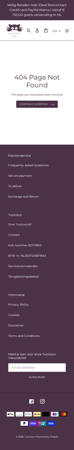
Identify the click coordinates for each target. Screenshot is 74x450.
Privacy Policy (18, 304)
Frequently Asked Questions (28, 165)
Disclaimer (16, 325)
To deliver (15, 186)
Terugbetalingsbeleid (23, 276)
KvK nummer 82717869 (25, 245)
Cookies (14, 315)
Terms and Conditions (24, 336)
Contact (14, 235)
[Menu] (67, 30)
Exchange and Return (23, 196)
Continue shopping (34, 104)
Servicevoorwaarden (23, 266)
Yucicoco (30, 436)
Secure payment (20, 176)
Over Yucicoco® (19, 224)
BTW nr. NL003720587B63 (27, 256)
